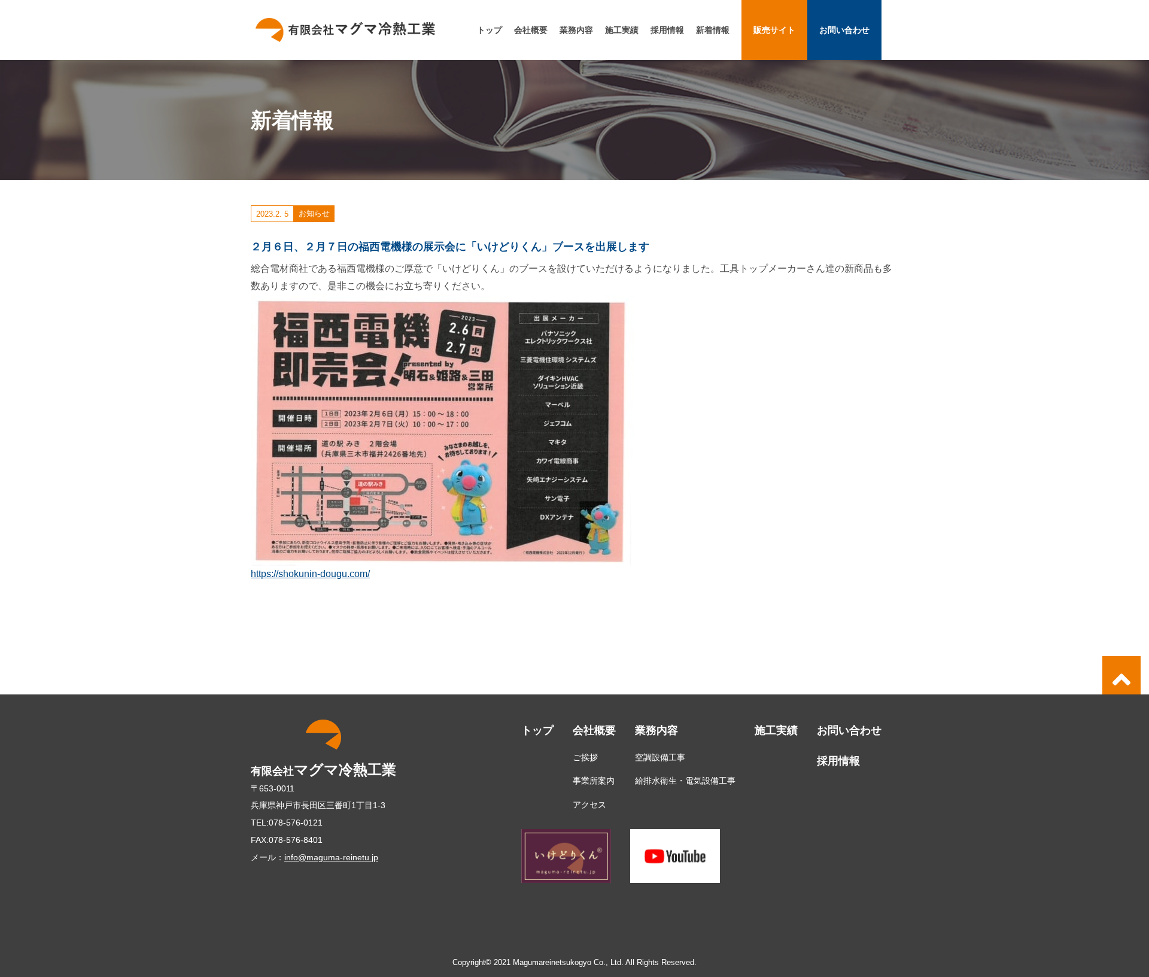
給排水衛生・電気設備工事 (685, 780)
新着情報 (712, 30)
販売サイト (774, 30)
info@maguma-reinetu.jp (331, 857)
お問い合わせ (844, 30)
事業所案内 (594, 780)
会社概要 (531, 30)
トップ (489, 30)
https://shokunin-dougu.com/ (310, 574)
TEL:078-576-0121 (287, 822)
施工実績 (622, 30)
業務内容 (576, 30)
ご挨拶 (585, 757)
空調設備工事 (660, 757)
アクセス (589, 804)
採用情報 (667, 30)
